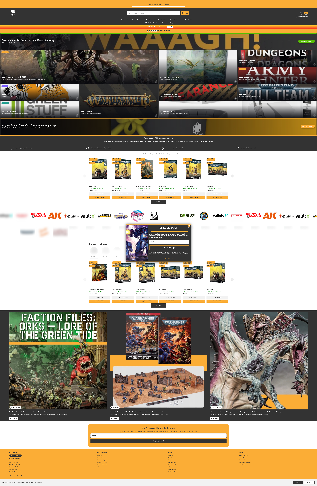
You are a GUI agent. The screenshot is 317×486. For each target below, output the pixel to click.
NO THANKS (169, 258)
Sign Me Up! (169, 248)
